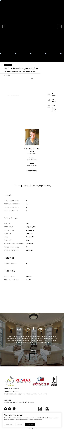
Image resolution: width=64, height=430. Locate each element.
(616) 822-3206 (32, 159)
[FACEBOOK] (5, 408)
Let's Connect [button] (32, 350)
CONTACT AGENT (32, 170)
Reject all (9, 424)
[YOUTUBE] (14, 408)
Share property (13, 96)
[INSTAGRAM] (9, 408)
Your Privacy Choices (32, 428)
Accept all (30, 424)
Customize (19, 424)
